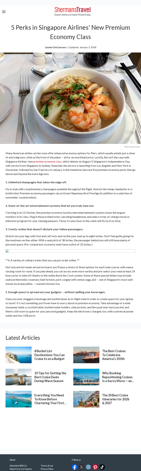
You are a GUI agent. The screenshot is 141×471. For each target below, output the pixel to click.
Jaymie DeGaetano (56, 47)
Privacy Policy (47, 469)
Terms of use (47, 465)
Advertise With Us (18, 465)
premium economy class (47, 161)
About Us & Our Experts (21, 469)
